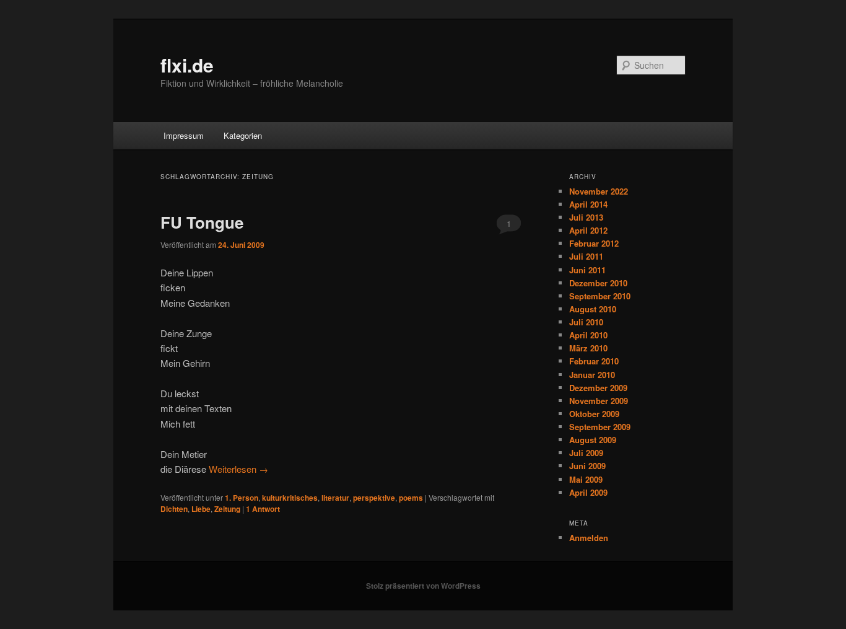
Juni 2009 (587, 466)
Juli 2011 (586, 256)
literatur (335, 497)
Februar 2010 (594, 361)
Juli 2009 (586, 453)
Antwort (263, 508)
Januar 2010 (592, 374)
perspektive (374, 497)
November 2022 (598, 191)
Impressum (184, 135)
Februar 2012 (594, 243)
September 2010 (599, 296)
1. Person (241, 497)
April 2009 (588, 492)
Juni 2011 (587, 270)
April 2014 (588, 204)
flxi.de (187, 64)
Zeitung (227, 508)
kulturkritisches (290, 497)
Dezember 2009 (598, 388)
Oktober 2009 (594, 414)
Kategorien (243, 135)
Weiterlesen (238, 468)
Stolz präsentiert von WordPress (423, 585)
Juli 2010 (586, 322)
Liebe (201, 508)
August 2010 (592, 309)
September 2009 (599, 427)
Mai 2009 (586, 479)
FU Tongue (201, 222)
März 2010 (588, 348)
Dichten (174, 508)
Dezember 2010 (598, 283)
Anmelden (588, 537)
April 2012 (588, 230)
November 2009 (598, 401)
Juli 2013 (586, 217)
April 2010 (588, 335)
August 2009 (592, 440)
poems (411, 497)
